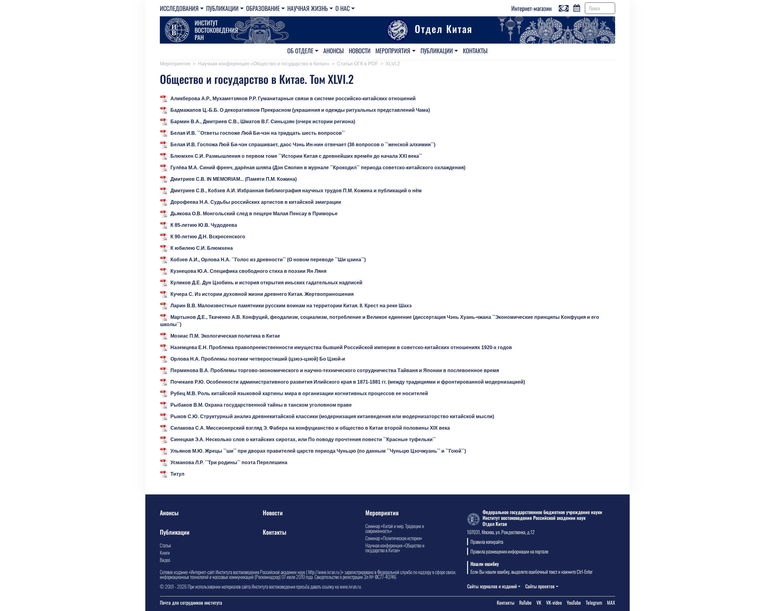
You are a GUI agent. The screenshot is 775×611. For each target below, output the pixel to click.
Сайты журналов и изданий (492, 586)
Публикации (222, 8)
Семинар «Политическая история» (393, 538)
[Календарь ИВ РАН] (576, 7)
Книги (165, 552)
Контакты (475, 50)
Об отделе (300, 50)
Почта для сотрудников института (191, 602)
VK (538, 602)
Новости (360, 50)
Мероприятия (392, 50)
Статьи (165, 545)
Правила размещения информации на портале (509, 551)
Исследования (179, 8)
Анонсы (333, 50)
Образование (263, 8)
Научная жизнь (307, 8)
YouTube (574, 602)
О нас (342, 8)
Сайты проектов (540, 586)
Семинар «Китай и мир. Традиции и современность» (394, 528)
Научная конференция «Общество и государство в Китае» (263, 63)
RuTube (525, 602)
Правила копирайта (486, 541)
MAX (611, 602)
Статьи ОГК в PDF (357, 63)
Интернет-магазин (531, 8)
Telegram (594, 602)
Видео (165, 559)
